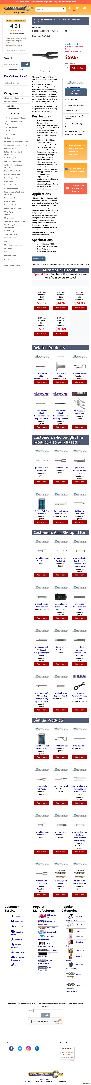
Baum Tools (52, 931)
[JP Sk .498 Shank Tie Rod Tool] (80, 460)
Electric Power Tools (12, 174)
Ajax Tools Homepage (76, 92)
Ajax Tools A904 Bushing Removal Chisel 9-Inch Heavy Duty (79, 838)
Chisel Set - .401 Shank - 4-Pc (41, 747)
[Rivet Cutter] (61, 639)
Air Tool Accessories (62, 19)
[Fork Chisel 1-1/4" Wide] (42, 778)
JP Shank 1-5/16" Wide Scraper (41, 605)
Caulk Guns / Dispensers (14, 157)
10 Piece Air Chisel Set (79, 412)
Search (25, 64)
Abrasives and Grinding (13, 98)
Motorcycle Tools (11, 197)
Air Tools (7, 138)
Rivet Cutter (60, 647)
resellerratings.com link (67, 1057)
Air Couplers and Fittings (15, 118)
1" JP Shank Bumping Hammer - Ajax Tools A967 (79, 651)
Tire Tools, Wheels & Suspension (12, 226)
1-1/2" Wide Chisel (61, 375)
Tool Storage (9, 230)
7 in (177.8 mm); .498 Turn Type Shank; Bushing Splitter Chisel (41, 697)
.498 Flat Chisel (79, 373)
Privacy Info (19, 952)
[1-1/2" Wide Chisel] (61, 366)
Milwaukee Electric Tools (47, 916)
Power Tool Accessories (13, 208)
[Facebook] (11, 1048)
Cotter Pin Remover (79, 512)
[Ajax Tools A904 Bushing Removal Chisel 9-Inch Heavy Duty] (80, 824)
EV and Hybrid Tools (12, 177)
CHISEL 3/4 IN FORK (61, 882)
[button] (86, 1073)
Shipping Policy (17, 933)
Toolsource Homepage (43, 19)
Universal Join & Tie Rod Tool (60, 512)
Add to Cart (78, 68)
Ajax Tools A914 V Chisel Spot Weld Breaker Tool (79, 790)
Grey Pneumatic (44, 968)
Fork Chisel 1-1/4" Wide (42, 788)
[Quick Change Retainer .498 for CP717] (61, 596)
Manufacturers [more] (15, 76)
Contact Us (19, 926)
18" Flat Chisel (60, 832)
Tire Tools (80, 950)
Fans (78, 931)
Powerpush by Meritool (47, 923)
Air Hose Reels (11, 127)
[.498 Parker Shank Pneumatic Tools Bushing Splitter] (61, 403)
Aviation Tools (10, 148)
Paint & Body (9, 201)
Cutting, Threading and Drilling (13, 166)
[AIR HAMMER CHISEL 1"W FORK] (42, 873)
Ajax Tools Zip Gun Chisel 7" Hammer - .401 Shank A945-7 (79, 562)
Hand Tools (8, 181)
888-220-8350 (45, 1079)
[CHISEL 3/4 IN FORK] (61, 873)
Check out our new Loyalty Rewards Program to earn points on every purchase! (45, 1)
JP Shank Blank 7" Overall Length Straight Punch (41, 651)
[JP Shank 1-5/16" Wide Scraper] (42, 596)
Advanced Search (16, 69)
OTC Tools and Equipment (46, 938)
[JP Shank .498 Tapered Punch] (61, 685)
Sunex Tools (52, 949)
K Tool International (45, 962)
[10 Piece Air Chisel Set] (80, 403)
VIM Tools (51, 927)
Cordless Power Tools (13, 161)
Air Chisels (76, 19)
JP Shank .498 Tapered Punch (60, 695)
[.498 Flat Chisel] (80, 366)
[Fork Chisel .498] (61, 460)
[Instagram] (28, 1048)
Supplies (79, 936)
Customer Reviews (17, 946)
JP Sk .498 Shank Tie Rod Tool (79, 470)
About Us (19, 939)
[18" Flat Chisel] (61, 824)
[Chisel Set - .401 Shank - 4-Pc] (42, 738)
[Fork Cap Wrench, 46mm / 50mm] (80, 685)
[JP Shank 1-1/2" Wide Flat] (42, 460)
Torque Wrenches (11, 237)
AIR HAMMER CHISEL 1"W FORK (42, 883)
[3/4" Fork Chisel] (61, 778)
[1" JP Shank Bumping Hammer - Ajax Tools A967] (80, 639)
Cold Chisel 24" (79, 746)
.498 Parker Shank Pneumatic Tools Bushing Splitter (60, 414)
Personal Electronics (12, 204)
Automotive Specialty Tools (15, 145)
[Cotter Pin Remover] (80, 503)
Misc (6, 241)
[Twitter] (20, 1048)
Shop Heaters (9, 217)
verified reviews (16, 34)
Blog (17, 965)
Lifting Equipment (11, 188)
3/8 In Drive (80, 924)
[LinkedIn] (37, 1048)
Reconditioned (10, 255)
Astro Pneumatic (45, 955)
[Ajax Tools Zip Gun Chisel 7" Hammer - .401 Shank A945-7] (80, 550)
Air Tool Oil (10, 134)
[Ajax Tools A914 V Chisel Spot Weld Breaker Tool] (80, 778)
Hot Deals (8, 248)
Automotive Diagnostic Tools (16, 141)
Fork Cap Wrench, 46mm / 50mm (79, 696)
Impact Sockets (10, 184)
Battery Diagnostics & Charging (13, 153)
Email (31, 1011)
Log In (17, 916)
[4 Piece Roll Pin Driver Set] (42, 503)
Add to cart (42, 307)
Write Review (38, 259)
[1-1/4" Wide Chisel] (42, 366)
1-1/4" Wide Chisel (42, 375)
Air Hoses (9, 130)
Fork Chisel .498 (60, 467)
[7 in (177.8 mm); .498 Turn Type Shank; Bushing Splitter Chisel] (42, 685)
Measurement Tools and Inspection (14, 193)
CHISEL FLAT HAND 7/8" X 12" (80, 882)
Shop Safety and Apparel (14, 221)
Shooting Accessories (13, 244)
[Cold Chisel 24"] (80, 738)
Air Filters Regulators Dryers (14, 123)
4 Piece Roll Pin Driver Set (42, 512)
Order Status (19, 921)
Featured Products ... (12, 265)
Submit (45, 1015)
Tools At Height (10, 234)
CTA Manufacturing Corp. (46, 945)
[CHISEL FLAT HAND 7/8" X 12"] (80, 873)
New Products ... (10, 259)
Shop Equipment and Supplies (12, 213)
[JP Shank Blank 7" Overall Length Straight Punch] (42, 639)
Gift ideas (8, 251)
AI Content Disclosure (18, 958)
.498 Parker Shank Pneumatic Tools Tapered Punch (41, 414)
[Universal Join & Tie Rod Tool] (61, 503)
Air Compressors (11, 101)
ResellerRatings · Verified (16, 50)
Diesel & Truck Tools (12, 170)
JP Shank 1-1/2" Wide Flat (41, 469)
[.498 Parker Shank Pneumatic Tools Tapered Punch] (42, 403)
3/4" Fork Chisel (61, 786)
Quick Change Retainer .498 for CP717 (61, 606)
